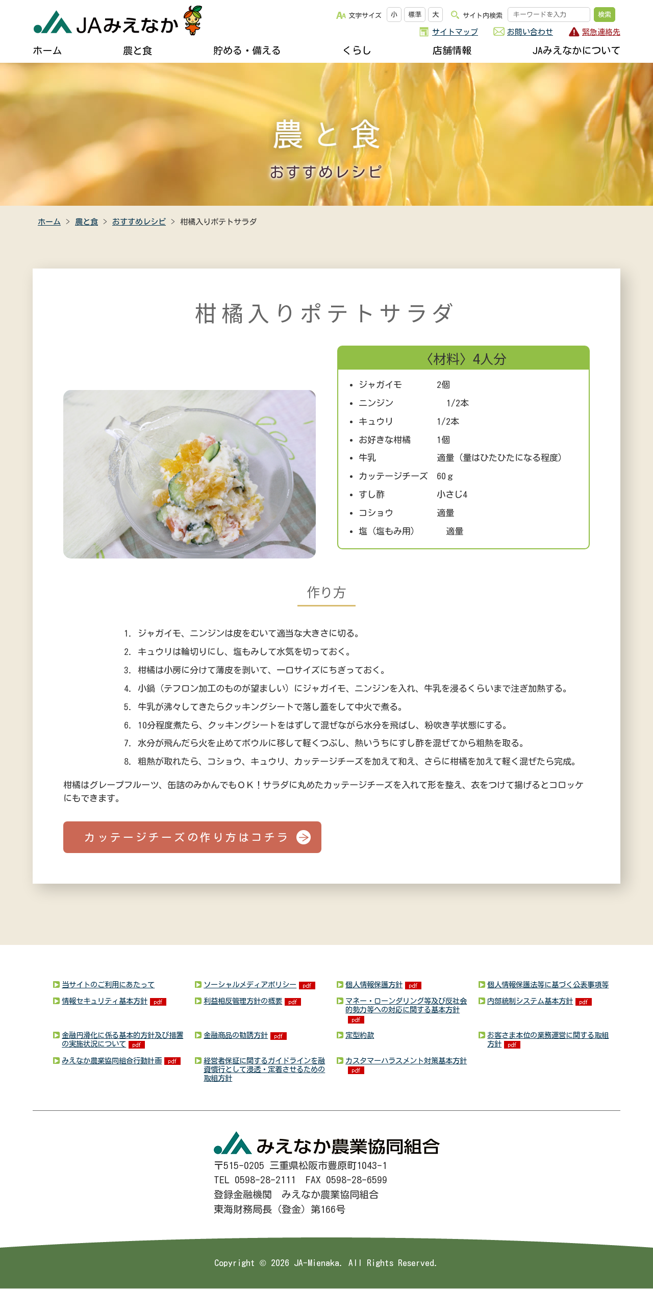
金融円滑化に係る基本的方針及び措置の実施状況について (122, 1039)
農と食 (137, 50)
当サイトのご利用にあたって (108, 984)
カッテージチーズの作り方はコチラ (186, 837)
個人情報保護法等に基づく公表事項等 (548, 984)
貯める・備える (247, 50)
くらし (356, 50)
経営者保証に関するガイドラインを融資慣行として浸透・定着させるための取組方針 (264, 1069)
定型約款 (359, 1035)
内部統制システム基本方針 (530, 1001)
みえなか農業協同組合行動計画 (112, 1060)
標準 (414, 14)
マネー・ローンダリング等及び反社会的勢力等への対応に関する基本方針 (406, 1005)
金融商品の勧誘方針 (236, 1035)
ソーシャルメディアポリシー (250, 984)
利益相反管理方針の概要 (243, 1001)
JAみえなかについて (576, 50)
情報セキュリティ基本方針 (104, 1001)
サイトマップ (455, 32)
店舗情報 (452, 50)
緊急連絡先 (601, 32)
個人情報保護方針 (374, 984)
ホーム (47, 50)
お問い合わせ (530, 32)
